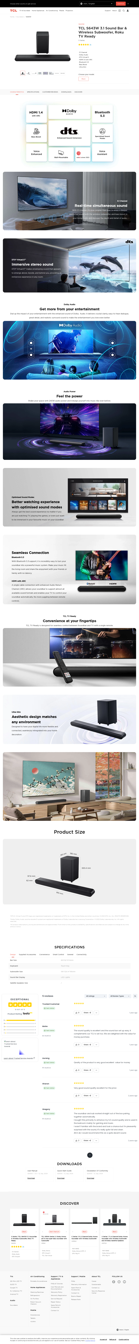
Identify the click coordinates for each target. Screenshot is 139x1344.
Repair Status (55, 1302)
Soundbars (20, 17)
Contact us (95, 1288)
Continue (121, 4)
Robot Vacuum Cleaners (35, 1303)
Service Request (56, 1299)
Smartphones (35, 1315)
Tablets (32, 1318)
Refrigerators (35, 1295)
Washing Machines (37, 1292)
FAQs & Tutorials (57, 1284)
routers (33, 1321)
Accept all (103, 1339)
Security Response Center (98, 1292)
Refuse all (112, 1339)
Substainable (96, 1284)
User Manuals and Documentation (57, 1288)
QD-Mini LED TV (16, 1281)
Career (94, 1281)
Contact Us (55, 1310)
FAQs (73, 1281)
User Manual (32, 1171)
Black (83, 79)
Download (31, 1178)
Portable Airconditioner (38, 1281)
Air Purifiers (34, 1299)
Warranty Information (79, 1284)
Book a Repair (76, 1296)
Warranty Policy (56, 1292)
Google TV (14, 1288)
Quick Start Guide (64, 1171)
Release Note (75, 1299)
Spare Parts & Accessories (55, 1306)
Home (12, 17)
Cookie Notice (90, 1340)
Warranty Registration (59, 1295)
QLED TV (13, 1284)
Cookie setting (124, 1339)
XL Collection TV (16, 1291)
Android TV (14, 1294)
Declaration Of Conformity (97, 1171)
